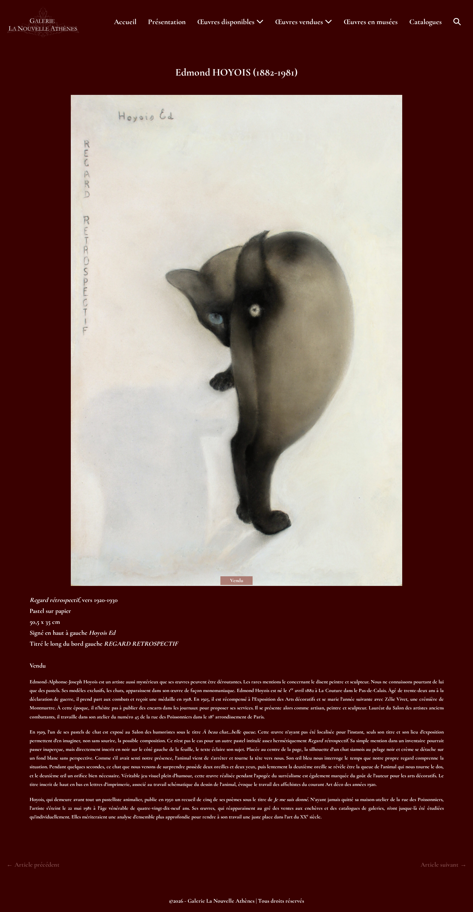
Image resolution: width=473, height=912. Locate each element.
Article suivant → (444, 865)
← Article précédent (33, 865)
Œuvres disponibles (226, 21)
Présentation (167, 21)
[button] (457, 22)
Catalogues (425, 21)
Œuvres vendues (300, 21)
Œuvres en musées (371, 21)
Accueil (125, 21)
